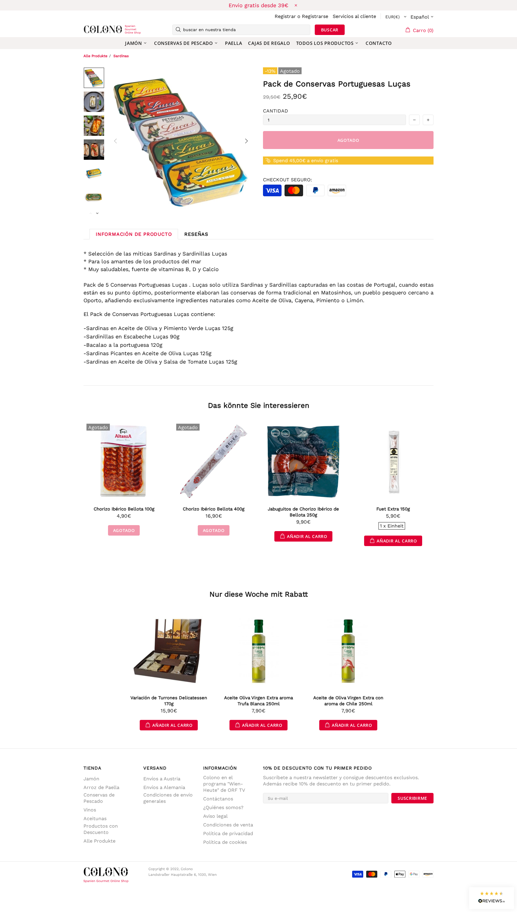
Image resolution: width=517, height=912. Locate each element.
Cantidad (275, 111)
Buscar (329, 30)
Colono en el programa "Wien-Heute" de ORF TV (224, 784)
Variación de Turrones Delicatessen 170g (168, 700)
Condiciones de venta (228, 825)
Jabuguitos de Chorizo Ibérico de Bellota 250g (303, 512)
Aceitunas (95, 818)
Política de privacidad (228, 833)
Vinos (89, 810)
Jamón (91, 779)
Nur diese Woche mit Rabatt (258, 594)
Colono (93, 30)
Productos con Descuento (100, 829)
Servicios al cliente (354, 16)
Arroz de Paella (101, 787)
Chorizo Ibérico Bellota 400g (213, 509)
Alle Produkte (95, 56)
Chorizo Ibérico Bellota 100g (124, 509)
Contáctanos (218, 799)
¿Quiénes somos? (223, 807)
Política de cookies (225, 842)
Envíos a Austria (161, 779)
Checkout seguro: (287, 180)
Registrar (285, 16)
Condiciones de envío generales (168, 798)
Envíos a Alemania (164, 787)
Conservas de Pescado (99, 798)
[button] (491, 898)
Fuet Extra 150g (393, 509)
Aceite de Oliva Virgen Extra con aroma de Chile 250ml (348, 700)
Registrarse (315, 16)
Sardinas (121, 56)
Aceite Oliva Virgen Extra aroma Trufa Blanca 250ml (258, 700)
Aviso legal (215, 816)
